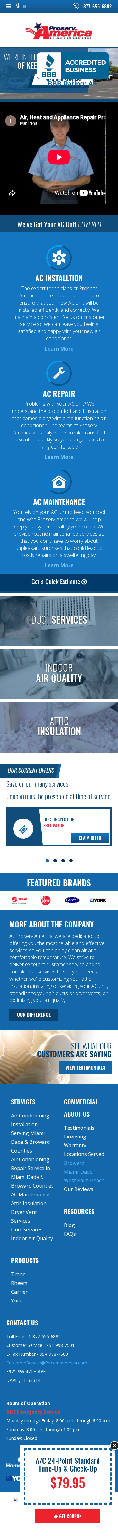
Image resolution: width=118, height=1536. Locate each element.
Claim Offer (90, 838)
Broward (74, 1162)
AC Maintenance (30, 1194)
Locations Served (84, 1154)
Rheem (19, 1283)
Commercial (81, 1102)
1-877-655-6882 (44, 1336)
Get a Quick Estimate (56, 582)
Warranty (75, 1145)
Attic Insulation (29, 1203)
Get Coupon (70, 1517)
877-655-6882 (97, 6)
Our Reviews (78, 1189)
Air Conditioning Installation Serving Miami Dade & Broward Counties (30, 1133)
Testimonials (79, 1127)
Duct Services (26, 1229)
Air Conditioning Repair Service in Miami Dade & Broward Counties (32, 1172)
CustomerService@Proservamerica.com (46, 1363)
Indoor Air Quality (32, 1238)
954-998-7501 (60, 1345)
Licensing (75, 1136)
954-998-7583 (54, 1354)
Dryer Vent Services (24, 1216)
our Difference (34, 1015)
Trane (18, 1274)
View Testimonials (85, 1068)
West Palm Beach (84, 1180)
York (16, 1300)
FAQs (70, 1233)
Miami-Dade (78, 1171)
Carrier (19, 1291)
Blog (69, 1225)
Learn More (59, 348)
